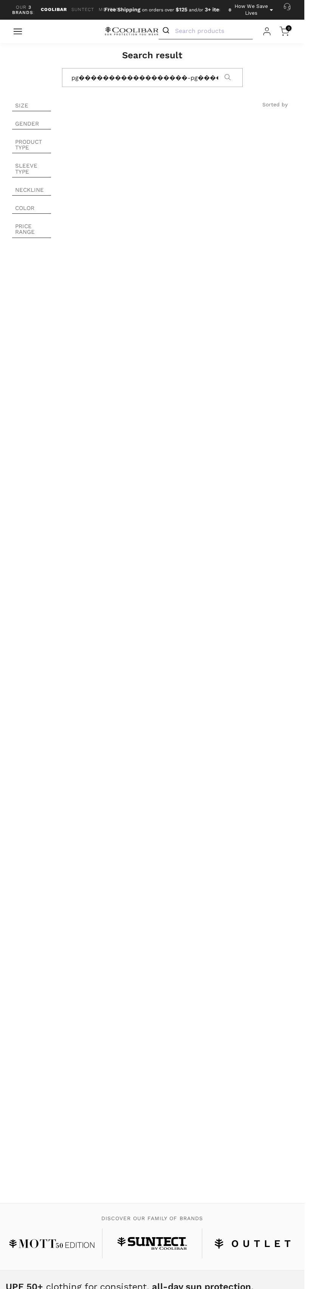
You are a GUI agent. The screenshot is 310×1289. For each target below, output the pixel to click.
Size (21, 105)
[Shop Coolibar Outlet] (252, 1243)
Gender (27, 123)
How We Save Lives (251, 9)
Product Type (28, 144)
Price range (25, 229)
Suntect (82, 9)
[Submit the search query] (227, 78)
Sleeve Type (26, 168)
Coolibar (54, 9)
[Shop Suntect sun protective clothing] (152, 1243)
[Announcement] (159, 10)
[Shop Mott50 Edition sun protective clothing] (52, 1243)
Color (24, 208)
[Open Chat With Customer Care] (287, 6)
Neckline (29, 190)
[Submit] (167, 30)
